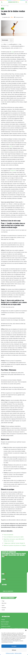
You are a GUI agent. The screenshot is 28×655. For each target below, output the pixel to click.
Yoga (7, 5)
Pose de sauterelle (8, 534)
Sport (3, 605)
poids (10, 146)
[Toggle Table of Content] (10, 40)
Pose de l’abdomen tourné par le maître (14, 537)
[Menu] (26, 2)
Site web (4, 585)
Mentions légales (18, 653)
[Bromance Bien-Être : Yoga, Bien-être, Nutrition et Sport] (14, 2)
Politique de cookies (10, 653)
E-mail (4, 579)
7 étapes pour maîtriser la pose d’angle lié (14, 543)
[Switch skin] (2, 2)
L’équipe (3, 619)
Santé (3, 609)
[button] (26, 630)
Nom (3, 574)
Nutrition (4, 607)
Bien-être (4, 603)
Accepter (14, 646)
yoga (12, 51)
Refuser (14, 650)
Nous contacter (4, 624)
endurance (13, 170)
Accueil (3, 5)
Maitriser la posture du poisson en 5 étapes (15, 545)
